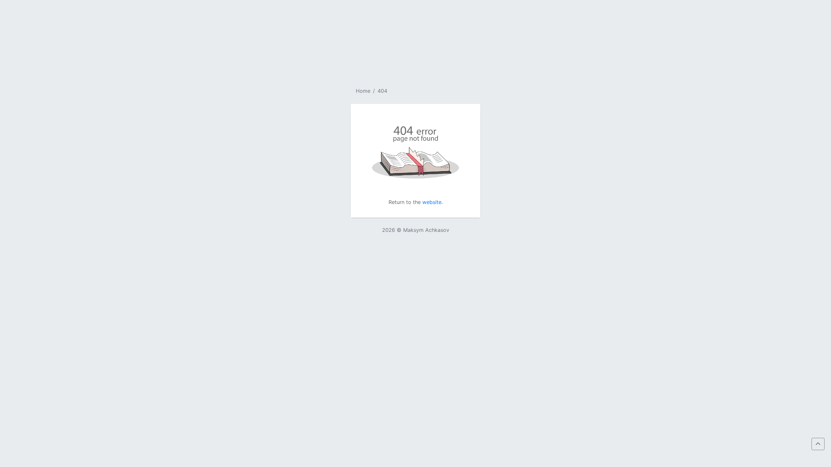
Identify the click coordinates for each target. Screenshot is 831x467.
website (431, 202)
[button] (818, 444)
